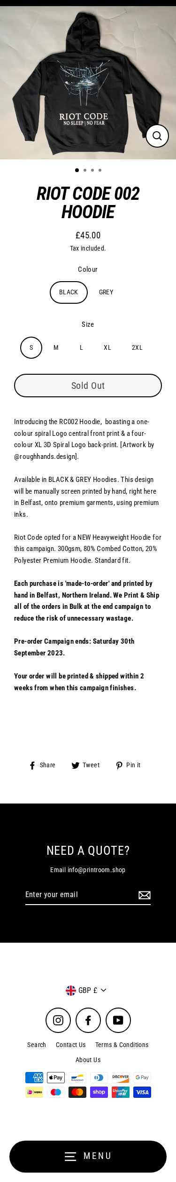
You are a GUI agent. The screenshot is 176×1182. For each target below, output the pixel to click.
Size (88, 324)
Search (36, 1044)
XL (107, 347)
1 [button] (77, 170)
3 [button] (93, 171)
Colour (88, 269)
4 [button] (101, 171)
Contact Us (71, 1044)
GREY (106, 292)
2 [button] (86, 171)
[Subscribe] (143, 895)
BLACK (68, 292)
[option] (88, 82)
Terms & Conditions (122, 1044)
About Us (88, 1060)
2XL (137, 347)
